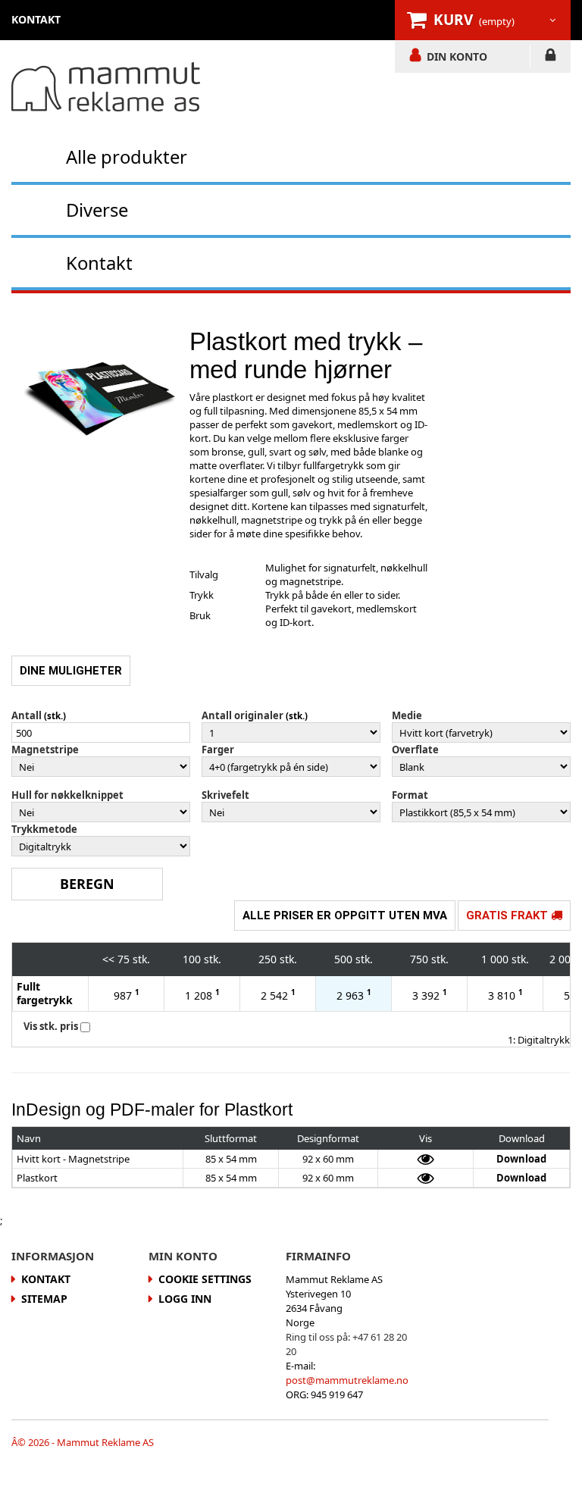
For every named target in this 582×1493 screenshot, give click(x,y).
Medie (407, 715)
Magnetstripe (45, 749)
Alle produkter (126, 156)
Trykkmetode (44, 829)
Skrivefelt (225, 795)
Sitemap (44, 1298)
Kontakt (99, 262)
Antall (26, 715)
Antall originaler (242, 715)
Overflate (415, 749)
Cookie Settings (205, 1279)
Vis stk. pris (50, 1026)
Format (410, 795)
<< (108, 959)
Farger (218, 749)
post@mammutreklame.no (347, 1380)
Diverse (97, 209)
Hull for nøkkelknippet (67, 795)
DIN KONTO (457, 56)
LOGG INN (550, 57)
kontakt (36, 19)
